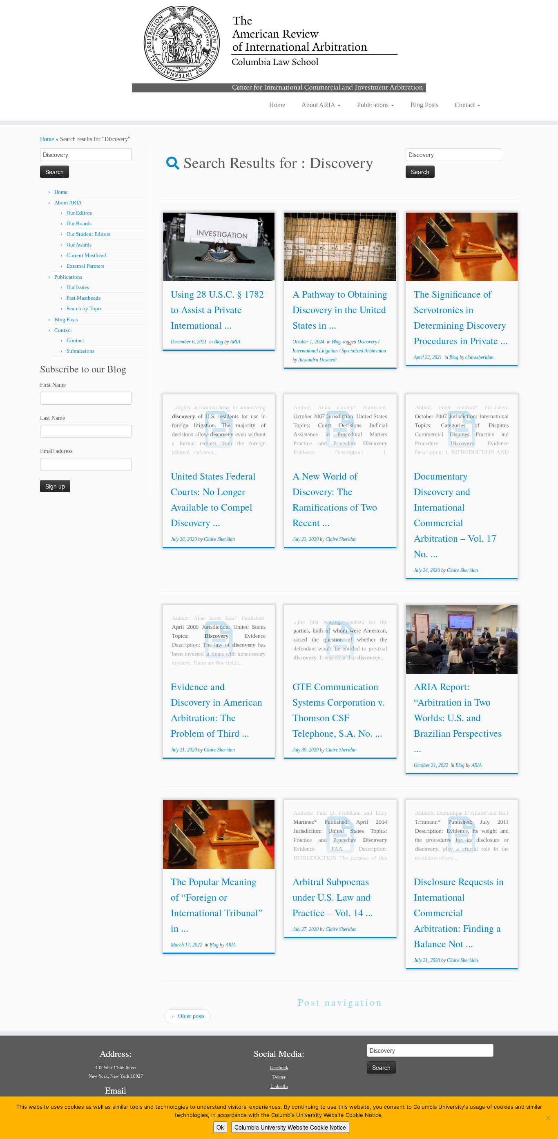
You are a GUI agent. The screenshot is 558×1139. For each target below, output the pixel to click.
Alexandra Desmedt (317, 360)
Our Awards (79, 245)
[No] (548, 1118)
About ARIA (319, 104)
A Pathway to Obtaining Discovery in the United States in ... (339, 309)
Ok (220, 1127)
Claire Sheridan (219, 539)
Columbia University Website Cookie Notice (290, 1127)
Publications (373, 104)
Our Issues (78, 287)
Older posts (187, 1016)
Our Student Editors (88, 234)
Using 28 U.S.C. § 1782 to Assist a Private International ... (217, 309)
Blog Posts (424, 104)
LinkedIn (279, 1086)
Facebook (279, 1067)
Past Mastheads (83, 298)
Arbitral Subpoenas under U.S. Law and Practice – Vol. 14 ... (332, 897)
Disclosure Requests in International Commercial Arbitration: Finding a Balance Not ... (459, 912)
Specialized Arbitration (363, 351)
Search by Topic (84, 308)
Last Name (52, 418)
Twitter (279, 1076)
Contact (465, 104)
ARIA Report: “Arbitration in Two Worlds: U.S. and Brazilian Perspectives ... (458, 717)
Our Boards (79, 223)
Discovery (367, 342)
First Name (53, 385)
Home (277, 104)
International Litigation (315, 351)
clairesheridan (479, 357)
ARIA (235, 342)
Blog (219, 342)
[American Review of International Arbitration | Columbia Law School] (279, 48)
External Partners (85, 266)
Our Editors (79, 213)
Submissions (80, 351)
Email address (56, 451)
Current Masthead (86, 255)
